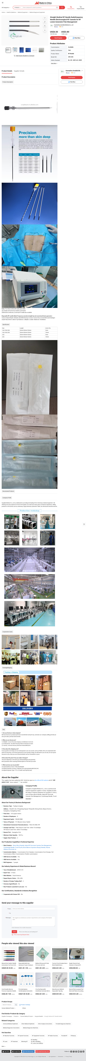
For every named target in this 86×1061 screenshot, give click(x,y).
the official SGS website (41, 780)
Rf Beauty (73, 1035)
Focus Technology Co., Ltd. (31, 1056)
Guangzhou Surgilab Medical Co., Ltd (63, 25)
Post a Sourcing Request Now (20, 934)
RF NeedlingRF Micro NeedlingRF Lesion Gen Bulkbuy (37, 1041)
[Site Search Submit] (62, 7)
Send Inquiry (58, 38)
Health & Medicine (11, 12)
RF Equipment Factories (38, 1035)
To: (10, 913)
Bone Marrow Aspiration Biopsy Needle (34, 847)
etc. (16, 849)
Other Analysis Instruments (45, 1024)
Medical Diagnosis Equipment (37, 12)
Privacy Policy (69, 1056)
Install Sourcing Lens (43, 1051)
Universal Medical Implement (10, 1024)
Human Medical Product (8, 1008)
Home (3, 12)
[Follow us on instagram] (76, 1051)
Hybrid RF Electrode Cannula (33, 845)
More (3, 1046)
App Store (6, 1051)
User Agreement (52, 1056)
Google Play (16, 1051)
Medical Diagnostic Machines (30, 1028)
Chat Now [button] (77, 38)
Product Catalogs (25, 1004)
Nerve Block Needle (18, 845)
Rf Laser (5, 1041)
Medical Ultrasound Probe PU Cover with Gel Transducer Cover (42, 965)
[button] (3, 3)
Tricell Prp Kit (19, 847)
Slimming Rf (24, 1041)
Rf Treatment (14, 1041)
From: (9, 909)
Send (14, 931)
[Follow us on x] (74, 1051)
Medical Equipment (23, 12)
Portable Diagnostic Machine (63, 1024)
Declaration (60, 1056)
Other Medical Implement (27, 1024)
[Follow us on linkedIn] (83, 1051)
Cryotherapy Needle (9, 847)
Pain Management (46, 845)
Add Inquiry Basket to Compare (25, 56)
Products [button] (17, 7)
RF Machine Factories (8, 1035)
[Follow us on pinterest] (81, 1051)
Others (24, 1008)
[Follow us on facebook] (71, 1051)
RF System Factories (23, 1035)
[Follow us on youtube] (78, 1051)
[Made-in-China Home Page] (43, 3)
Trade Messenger (28, 1051)
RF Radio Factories (53, 1035)
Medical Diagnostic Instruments (11, 1028)
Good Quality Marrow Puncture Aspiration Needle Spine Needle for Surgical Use (9, 990)
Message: (8, 917)
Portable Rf (64, 1035)
